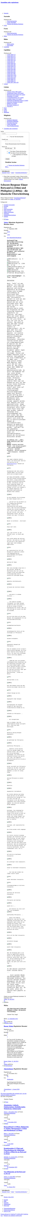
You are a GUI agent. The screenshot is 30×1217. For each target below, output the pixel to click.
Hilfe (5, 1201)
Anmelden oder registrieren (9, 2)
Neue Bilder (10, 45)
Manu (5, 1133)
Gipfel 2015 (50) (11, 70)
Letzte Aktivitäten (11, 22)
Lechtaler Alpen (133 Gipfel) (14, 99)
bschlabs (6, 206)
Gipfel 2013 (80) (11, 73)
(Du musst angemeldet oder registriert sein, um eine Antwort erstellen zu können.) (13, 1094)
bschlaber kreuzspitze (9, 205)
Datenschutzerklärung (9, 1210)
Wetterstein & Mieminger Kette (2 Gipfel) (17, 100)
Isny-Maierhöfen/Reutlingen (14, 237)
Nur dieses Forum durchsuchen (18, 153)
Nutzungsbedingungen (9, 1208)
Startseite (6, 13)
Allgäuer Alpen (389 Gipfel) (14, 91)
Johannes (6, 1157)
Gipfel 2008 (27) (11, 81)
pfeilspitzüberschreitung (10, 215)
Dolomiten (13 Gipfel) (12, 96)
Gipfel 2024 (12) (11, 57)
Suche (5, 110)
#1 (4, 1000)
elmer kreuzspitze (8, 209)
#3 (4, 1062)
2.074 (8, 231)
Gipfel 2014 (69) (11, 72)
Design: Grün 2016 (9, 1197)
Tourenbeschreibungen (20, 198)
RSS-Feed (6, 1205)
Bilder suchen (10, 44)
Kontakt (6, 1199)
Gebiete (6, 84)
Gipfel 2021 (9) (11, 62)
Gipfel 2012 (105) (11, 75)
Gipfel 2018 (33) (11, 66)
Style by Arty (7, 1211)
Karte (5, 108)
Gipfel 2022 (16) (11, 60)
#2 (4, 1020)
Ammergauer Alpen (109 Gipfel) (15, 93)
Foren (5, 25)
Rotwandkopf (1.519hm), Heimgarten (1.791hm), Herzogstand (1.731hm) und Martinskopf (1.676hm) (16, 1128)
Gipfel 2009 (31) (11, 79)
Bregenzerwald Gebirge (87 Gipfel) (16, 94)
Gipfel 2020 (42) (11, 63)
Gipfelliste (6, 47)
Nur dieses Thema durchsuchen (18, 151)
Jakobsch (6, 1165)
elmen (5, 207)
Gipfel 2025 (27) (11, 56)
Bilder (5, 36)
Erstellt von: (5, 139)
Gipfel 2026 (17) (11, 54)
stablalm (6, 216)
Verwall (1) (10, 106)
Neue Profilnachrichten (13, 126)
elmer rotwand (7, 210)
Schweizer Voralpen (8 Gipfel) (14, 102)
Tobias (11, 199)
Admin (5, 1064)
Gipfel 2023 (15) (11, 59)
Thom (5, 1021)
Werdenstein (10, 1079)
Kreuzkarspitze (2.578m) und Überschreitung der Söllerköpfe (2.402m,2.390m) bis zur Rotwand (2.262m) (15, 1151)
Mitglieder (6, 112)
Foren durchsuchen (12, 21)
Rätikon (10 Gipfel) (12, 103)
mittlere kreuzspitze (9, 212)
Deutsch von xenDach (13, 1215)
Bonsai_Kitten (8, 1026)
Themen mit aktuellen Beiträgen (15, 24)
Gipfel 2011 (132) (11, 76)
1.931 (8, 234)
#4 (4, 1090)
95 (7, 1076)
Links (5, 109)
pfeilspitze (6, 213)
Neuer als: (4, 146)
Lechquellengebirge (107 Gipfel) (15, 97)
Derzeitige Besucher (12, 123)
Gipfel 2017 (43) (11, 67)
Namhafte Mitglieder (12, 120)
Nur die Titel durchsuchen (16, 136)
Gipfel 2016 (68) (11, 69)
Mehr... (7, 166)
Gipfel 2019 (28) (11, 65)
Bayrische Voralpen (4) (13, 105)
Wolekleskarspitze (12, 463)
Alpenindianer (8, 1069)
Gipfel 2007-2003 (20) (12, 82)
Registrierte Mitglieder (12, 121)
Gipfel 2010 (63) (11, 78)
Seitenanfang (7, 1204)
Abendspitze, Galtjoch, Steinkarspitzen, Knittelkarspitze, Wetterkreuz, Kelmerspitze (15, 1107)
